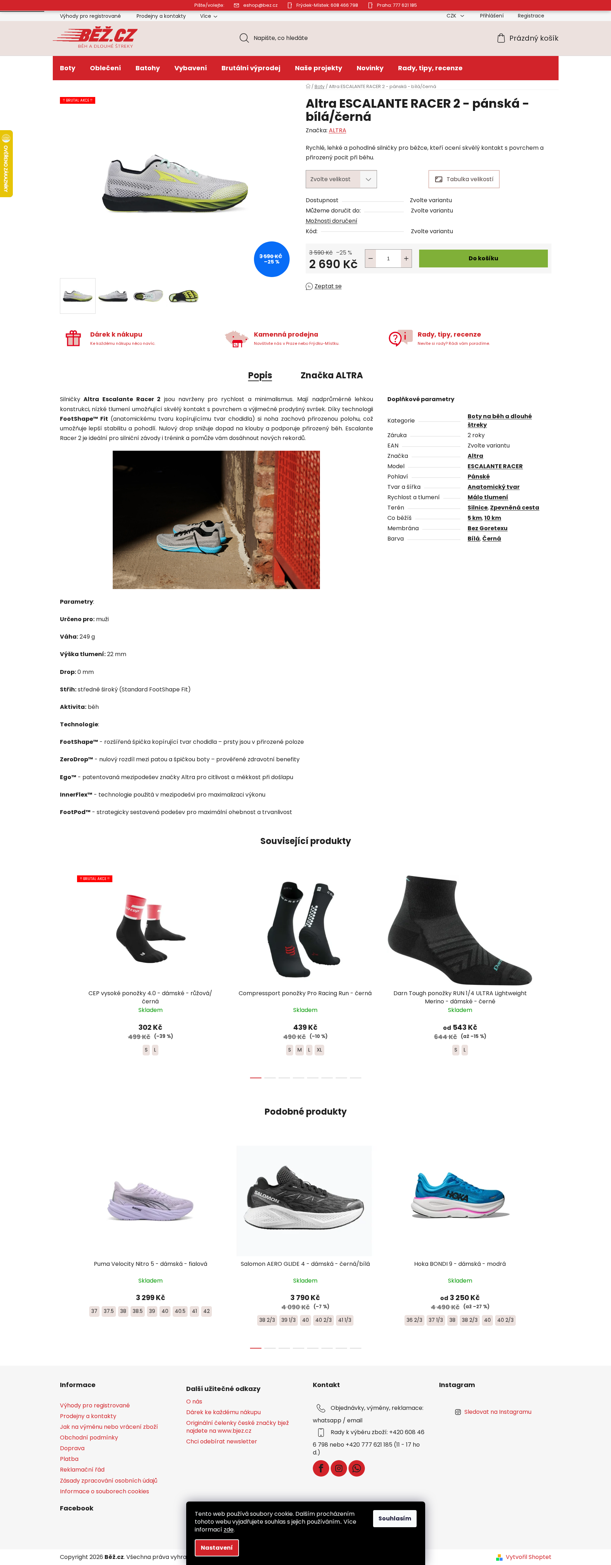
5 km (475, 518)
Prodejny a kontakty (161, 16)
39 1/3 (288, 1320)
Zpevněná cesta (514, 507)
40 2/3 (323, 1320)
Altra (475, 456)
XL (319, 1049)
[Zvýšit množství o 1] (406, 258)
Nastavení (217, 1548)
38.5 (138, 1311)
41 (194, 1311)
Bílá (474, 539)
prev (65, 974)
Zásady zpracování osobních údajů (108, 1481)
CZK (452, 15)
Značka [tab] (332, 375)
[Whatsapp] (356, 1468)
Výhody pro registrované (90, 16)
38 (123, 1311)
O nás (194, 1402)
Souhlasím (394, 1518)
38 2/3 (267, 1320)
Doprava (72, 1448)
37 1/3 (436, 1320)
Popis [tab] (260, 375)
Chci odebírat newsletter (221, 1442)
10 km (492, 518)
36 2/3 (414, 1320)
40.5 (180, 1311)
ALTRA (337, 130)
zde (229, 1529)
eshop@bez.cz (260, 5)
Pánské (479, 476)
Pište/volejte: (209, 5)
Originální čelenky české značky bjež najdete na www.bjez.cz (237, 1427)
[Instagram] (339, 1468)
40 (165, 1311)
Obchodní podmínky (89, 1437)
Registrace (531, 15)
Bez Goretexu (488, 528)
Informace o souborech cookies (104, 1491)
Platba (69, 1459)
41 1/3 (344, 1320)
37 (94, 1311)
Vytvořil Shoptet (528, 1557)
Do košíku (483, 258)
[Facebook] (321, 1468)
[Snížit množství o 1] (370, 258)
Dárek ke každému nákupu (223, 1412)
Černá (491, 539)
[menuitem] (67, 68)
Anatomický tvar (494, 487)
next (545, 974)
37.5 (109, 1311)
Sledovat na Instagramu (497, 1412)
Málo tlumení (488, 497)
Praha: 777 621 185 (397, 5)
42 (206, 1311)
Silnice (478, 507)
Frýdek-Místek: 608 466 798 (327, 5)
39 (152, 1311)
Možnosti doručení (331, 221)
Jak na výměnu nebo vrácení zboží (109, 1427)
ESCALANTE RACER (495, 466)
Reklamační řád (82, 1470)
